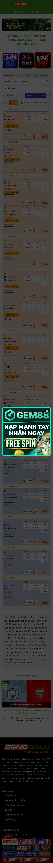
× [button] (47, 411)
